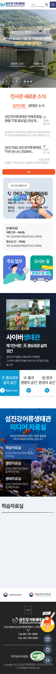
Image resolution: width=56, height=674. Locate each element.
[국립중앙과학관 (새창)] (15, 594)
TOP (28, 610)
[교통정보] (47, 649)
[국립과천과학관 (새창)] (41, 594)
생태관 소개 (17, 63)
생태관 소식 (36, 105)
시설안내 (37, 63)
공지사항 (19, 105)
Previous (6, 81)
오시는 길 (41, 261)
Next (16, 81)
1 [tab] (24, 81)
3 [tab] (31, 81)
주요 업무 (14, 261)
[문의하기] (47, 660)
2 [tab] (28, 81)
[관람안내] (47, 639)
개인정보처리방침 (19, 656)
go (28, 171)
